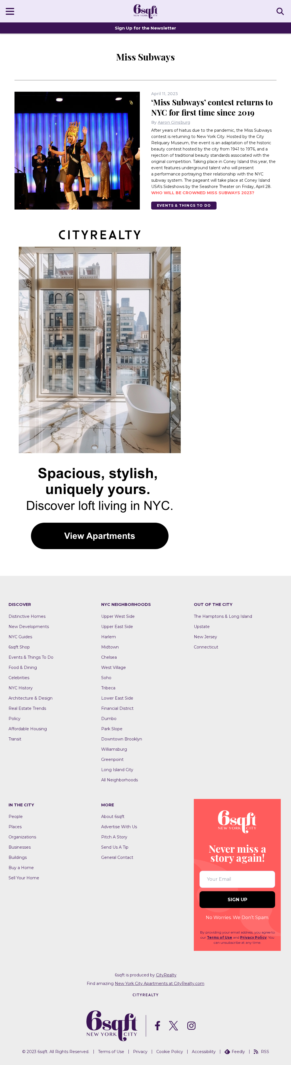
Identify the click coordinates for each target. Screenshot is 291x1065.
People (16, 816)
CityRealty (166, 975)
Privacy (140, 1051)
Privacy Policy (253, 937)
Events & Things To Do (184, 205)
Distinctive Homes (27, 616)
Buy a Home (21, 867)
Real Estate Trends (27, 708)
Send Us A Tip (114, 847)
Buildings (18, 857)
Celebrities (19, 677)
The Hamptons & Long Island (223, 616)
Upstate (202, 626)
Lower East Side (117, 698)
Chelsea (109, 657)
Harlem (108, 636)
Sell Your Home (24, 877)
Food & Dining (23, 667)
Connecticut (206, 647)
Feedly (238, 1051)
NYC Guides (20, 636)
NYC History (21, 688)
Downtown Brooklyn (121, 739)
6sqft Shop (19, 647)
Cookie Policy (169, 1051)
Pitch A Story (114, 837)
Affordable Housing (28, 728)
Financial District (117, 708)
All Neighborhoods (119, 779)
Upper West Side (118, 616)
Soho (106, 677)
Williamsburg (114, 749)
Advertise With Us (119, 826)
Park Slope (111, 728)
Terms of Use (219, 937)
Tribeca (108, 688)
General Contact (117, 857)
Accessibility (204, 1051)
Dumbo (109, 718)
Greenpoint (112, 759)
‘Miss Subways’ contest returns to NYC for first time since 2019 (212, 107)
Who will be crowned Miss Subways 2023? (202, 192)
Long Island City (117, 769)
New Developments (29, 626)
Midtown (110, 647)
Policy (14, 718)
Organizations (22, 837)
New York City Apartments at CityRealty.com (159, 983)
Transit (15, 739)
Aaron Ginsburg (174, 122)
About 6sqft (112, 816)
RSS (265, 1051)
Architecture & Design (31, 698)
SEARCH (281, 11)
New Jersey (205, 636)
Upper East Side (117, 626)
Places (15, 826)
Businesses (20, 847)
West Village (113, 667)
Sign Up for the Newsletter (145, 28)
